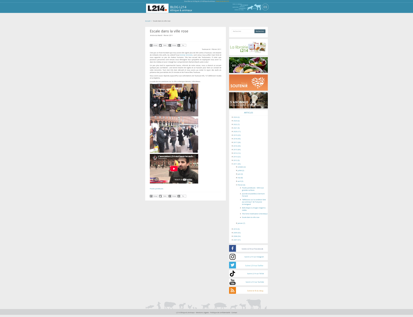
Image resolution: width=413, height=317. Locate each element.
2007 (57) (236, 240)
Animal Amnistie (186, 55)
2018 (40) (236, 139)
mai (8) (240, 178)
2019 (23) (236, 135)
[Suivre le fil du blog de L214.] (248, 290)
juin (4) (240, 174)
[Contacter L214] (265, 6)
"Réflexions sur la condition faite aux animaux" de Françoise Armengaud (254, 201)
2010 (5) (236, 229)
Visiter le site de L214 (222, 1)
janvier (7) (241, 223)
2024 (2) (236, 117)
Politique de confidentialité (220, 312)
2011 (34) (236, 164)
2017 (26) (236, 142)
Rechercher (260, 31)
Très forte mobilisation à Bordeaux (255, 214)
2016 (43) (236, 146)
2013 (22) (236, 157)
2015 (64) (236, 149)
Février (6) (241, 185)
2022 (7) (236, 124)
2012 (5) (236, 160)
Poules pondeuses (156, 189)
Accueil (147, 21)
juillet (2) (241, 170)
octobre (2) (242, 167)
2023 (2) (236, 121)
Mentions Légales (202, 312)
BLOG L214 (178, 7)
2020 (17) (236, 131)
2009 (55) (236, 233)
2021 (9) (236, 128)
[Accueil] (157, 8)
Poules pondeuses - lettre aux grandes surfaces (253, 189)
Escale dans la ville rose (250, 217)
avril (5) (240, 181)
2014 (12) (236, 153)
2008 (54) (236, 236)
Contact (234, 312)
